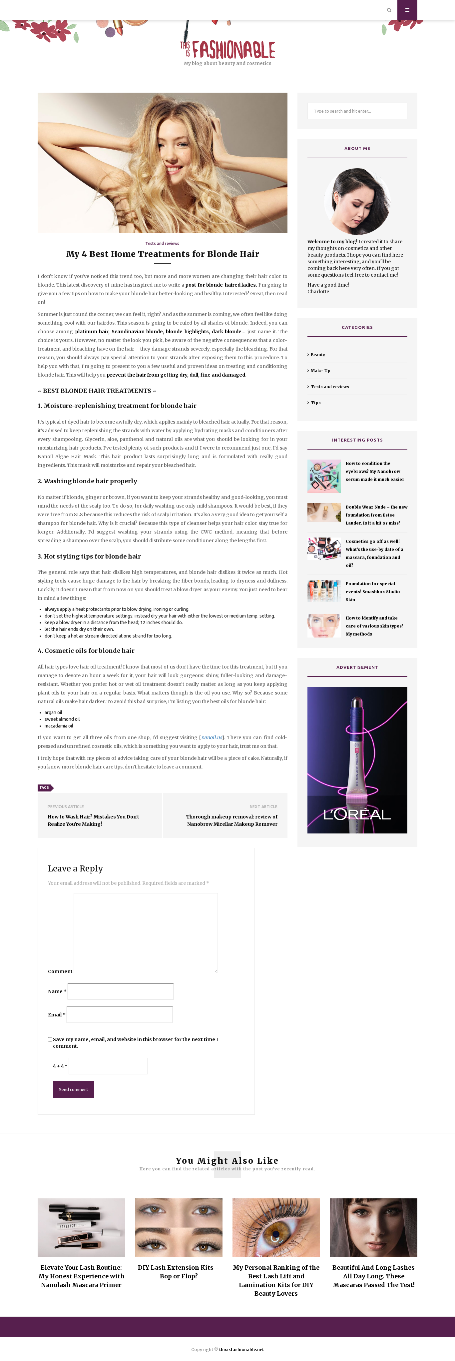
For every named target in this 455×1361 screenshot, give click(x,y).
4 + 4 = (60, 1066)
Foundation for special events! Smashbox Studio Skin (373, 591)
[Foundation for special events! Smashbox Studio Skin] (324, 591)
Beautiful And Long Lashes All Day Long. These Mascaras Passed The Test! (373, 1276)
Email (57, 1015)
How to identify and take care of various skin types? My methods (374, 626)
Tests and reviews (162, 243)
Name (57, 991)
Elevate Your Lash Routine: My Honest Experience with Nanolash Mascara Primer (81, 1276)
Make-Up (320, 370)
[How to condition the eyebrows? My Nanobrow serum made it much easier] (324, 476)
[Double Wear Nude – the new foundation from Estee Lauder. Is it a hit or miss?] (324, 512)
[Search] (389, 10)
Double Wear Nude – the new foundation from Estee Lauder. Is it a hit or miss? (376, 515)
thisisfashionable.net (241, 1349)
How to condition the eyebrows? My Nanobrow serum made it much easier (375, 471)
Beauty (318, 354)
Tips (316, 402)
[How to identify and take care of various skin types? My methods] (324, 626)
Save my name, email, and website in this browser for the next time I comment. (135, 1042)
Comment (60, 971)
